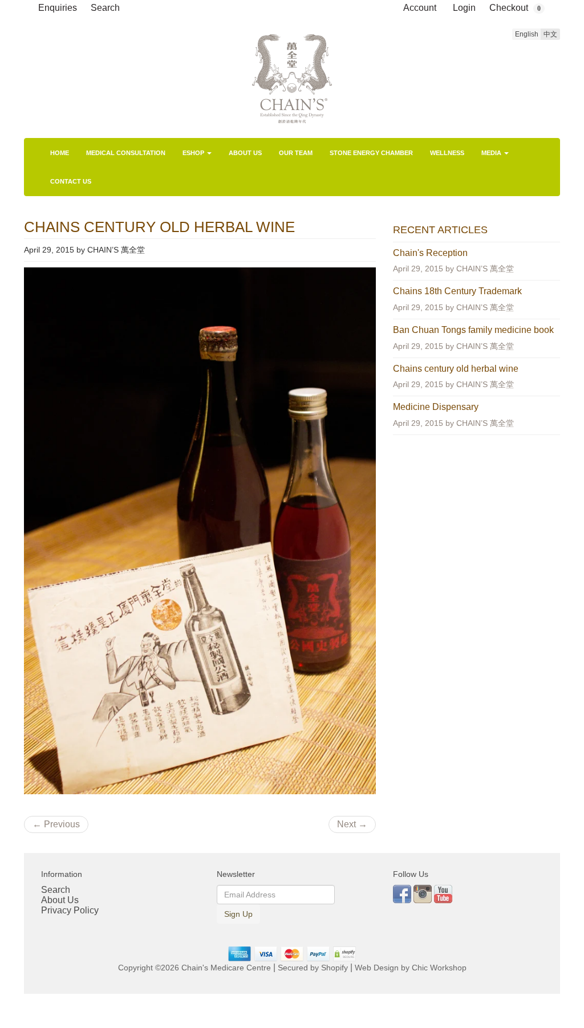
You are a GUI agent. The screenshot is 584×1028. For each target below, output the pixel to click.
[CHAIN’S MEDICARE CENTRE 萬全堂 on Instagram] (423, 893)
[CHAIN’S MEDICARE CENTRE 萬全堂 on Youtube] (443, 893)
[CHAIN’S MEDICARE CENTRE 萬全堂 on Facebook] (403, 893)
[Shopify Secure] (345, 953)
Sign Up (238, 914)
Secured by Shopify (313, 968)
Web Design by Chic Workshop (411, 968)
